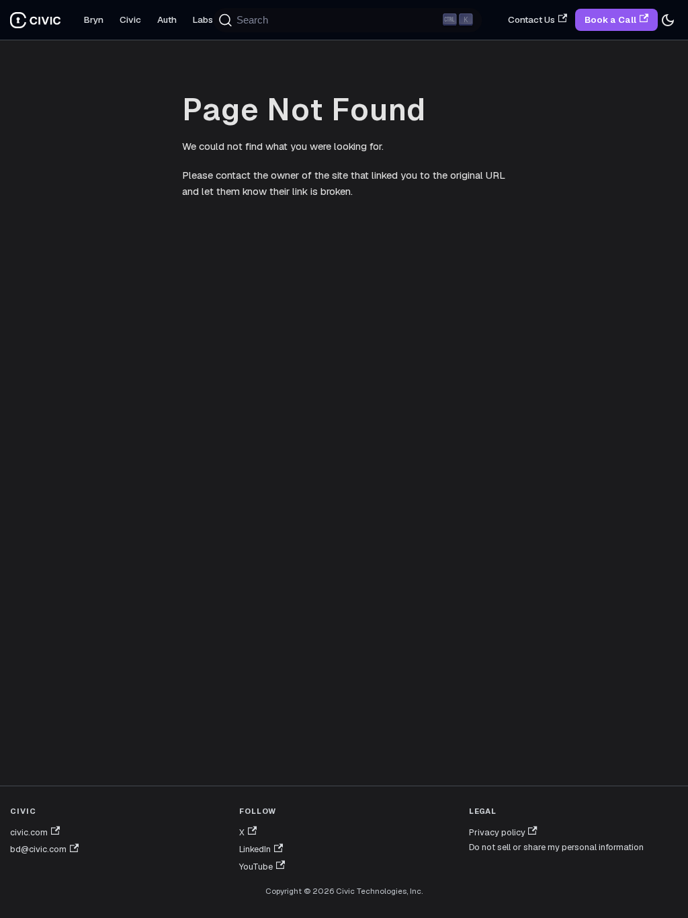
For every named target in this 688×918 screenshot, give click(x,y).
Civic (130, 19)
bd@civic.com (38, 849)
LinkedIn (255, 849)
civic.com (29, 832)
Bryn (93, 19)
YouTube (256, 866)
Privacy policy (497, 832)
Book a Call (610, 20)
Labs (203, 19)
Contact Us (531, 19)
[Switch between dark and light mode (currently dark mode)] (668, 20)
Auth (167, 19)
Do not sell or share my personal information (556, 847)
